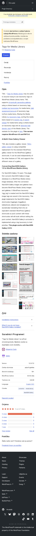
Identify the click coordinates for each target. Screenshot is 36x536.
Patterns (22, 468)
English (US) (30, 384)
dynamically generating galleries (20, 102)
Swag (22, 484)
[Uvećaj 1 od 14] (15, 239)
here (20, 131)
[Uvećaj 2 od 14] (15, 248)
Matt (4, 494)
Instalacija (7, 72)
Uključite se (23, 474)
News (4, 461)
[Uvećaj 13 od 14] (31, 296)
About (4, 457)
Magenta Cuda (10, 50)
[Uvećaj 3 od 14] (15, 257)
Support (4, 477)
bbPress (6, 497)
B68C (8, 356)
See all (31, 431)
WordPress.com (8, 490)
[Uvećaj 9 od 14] (31, 239)
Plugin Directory (7, 9)
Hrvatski (9, 510)
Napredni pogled (8, 398)
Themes (22, 461)
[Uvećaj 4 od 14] (15, 266)
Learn (4, 474)
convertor (21, 388)
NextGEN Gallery (28, 392)
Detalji (6, 62)
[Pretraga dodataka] (22, 22)
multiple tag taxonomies (10, 108)
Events (21, 477)
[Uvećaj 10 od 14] (31, 248)
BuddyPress (7, 501)
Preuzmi (6, 55)
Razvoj (6, 77)
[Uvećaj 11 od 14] (31, 256)
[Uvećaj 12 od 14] (31, 265)
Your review (6, 431)
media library (29, 388)
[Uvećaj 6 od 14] (15, 284)
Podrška (7, 83)
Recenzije (7, 67)
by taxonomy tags (13, 117)
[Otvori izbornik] (33, 3)
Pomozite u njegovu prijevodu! (18, 15)
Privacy (4, 468)
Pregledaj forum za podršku (11, 445)
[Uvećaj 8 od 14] (15, 301)
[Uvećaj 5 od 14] (15, 275)
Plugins (21, 464)
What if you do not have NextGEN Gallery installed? (11, 326)
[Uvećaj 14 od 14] (31, 304)
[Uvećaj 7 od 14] (15, 292)
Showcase (22, 457)
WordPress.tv (7, 484)
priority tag (18, 120)
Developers (6, 481)
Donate (22, 481)
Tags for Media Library (15, 94)
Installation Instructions (10, 320)
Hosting (4, 464)
